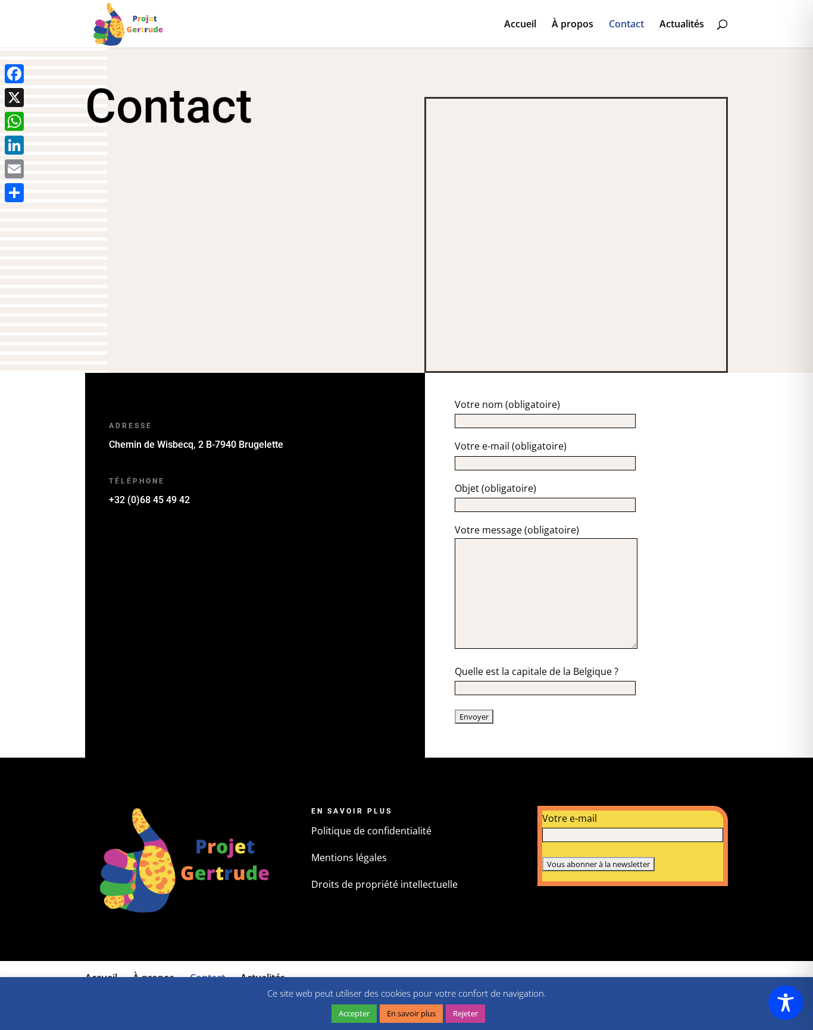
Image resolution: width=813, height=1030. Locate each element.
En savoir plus (411, 1013)
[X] (14, 97)
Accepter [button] (354, 1013)
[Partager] (14, 193)
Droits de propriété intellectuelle (384, 884)
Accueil (520, 25)
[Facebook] (14, 74)
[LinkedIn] (14, 145)
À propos (572, 25)
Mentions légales (349, 857)
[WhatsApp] (14, 121)
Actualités (681, 25)
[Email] (14, 169)
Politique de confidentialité (371, 830)
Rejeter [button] (465, 1013)
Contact (626, 25)
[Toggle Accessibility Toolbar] (785, 1002)
